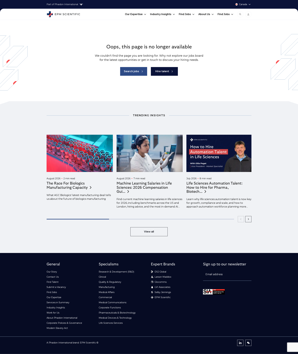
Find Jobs (185, 14)
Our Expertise (134, 14)
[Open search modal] (240, 14)
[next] (248, 219)
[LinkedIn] (240, 343)
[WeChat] (248, 343)
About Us (204, 14)
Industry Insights (160, 14)
